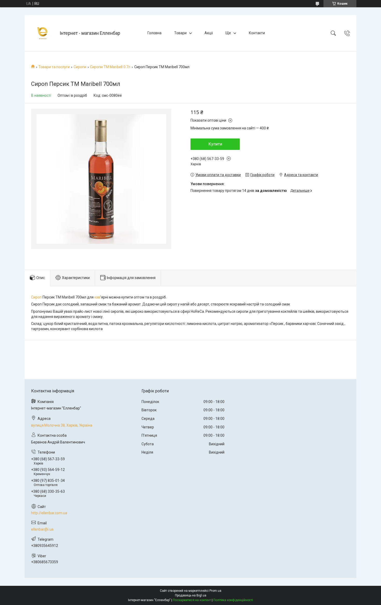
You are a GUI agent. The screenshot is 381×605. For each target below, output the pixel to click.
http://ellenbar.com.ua (49, 513)
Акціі (208, 33)
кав (97, 297)
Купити (215, 144)
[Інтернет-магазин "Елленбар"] (43, 33)
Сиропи (80, 67)
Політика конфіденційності (233, 600)
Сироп (36, 297)
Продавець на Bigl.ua (190, 595)
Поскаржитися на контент (192, 600)
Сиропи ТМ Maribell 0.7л (110, 67)
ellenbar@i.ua (42, 529)
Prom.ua (215, 591)
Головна (154, 33)
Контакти (257, 33)
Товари (180, 33)
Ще (228, 33)
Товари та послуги (54, 67)
